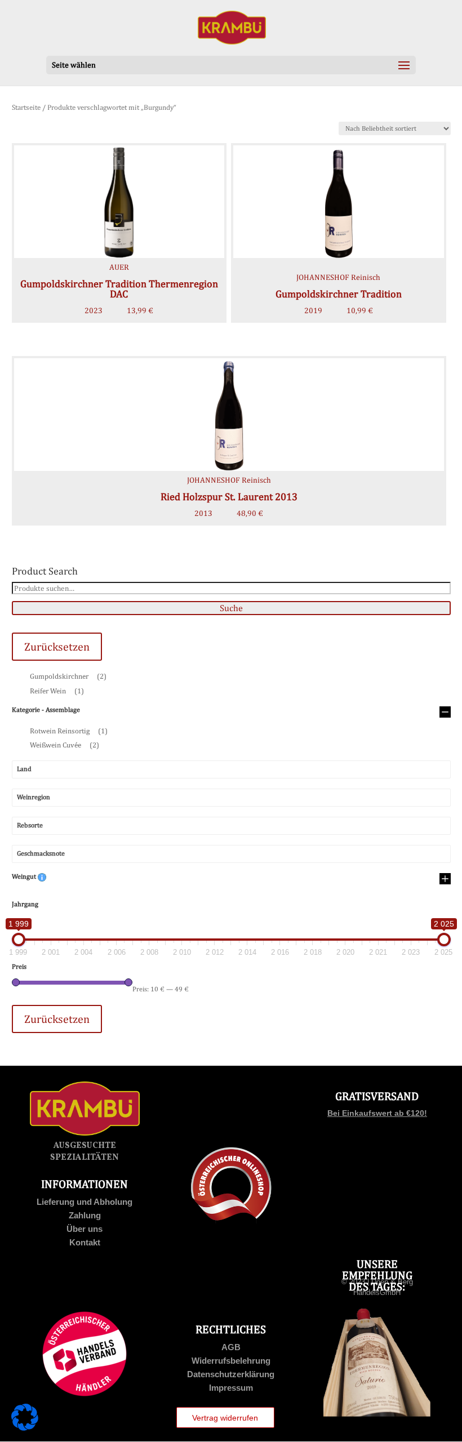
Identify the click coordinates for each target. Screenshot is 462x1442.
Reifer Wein (57, 691)
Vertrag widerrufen (225, 1417)
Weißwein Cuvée (64, 745)
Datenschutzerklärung (230, 1374)
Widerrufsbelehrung (231, 1360)
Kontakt (84, 1242)
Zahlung (85, 1215)
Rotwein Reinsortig (69, 731)
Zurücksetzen (57, 646)
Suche (231, 608)
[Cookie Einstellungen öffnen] (24, 1427)
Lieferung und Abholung (84, 1202)
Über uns (84, 1229)
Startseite (26, 107)
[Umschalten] (445, 712)
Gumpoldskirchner (68, 676)
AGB (231, 1347)
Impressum (231, 1387)
